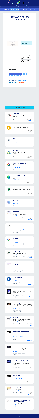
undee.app (30, 312)
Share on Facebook (13, 80)
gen (20, 271)
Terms (13, 416)
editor (17, 309)
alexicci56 (30, 296)
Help (9, 416)
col (20, 232)
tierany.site (16, 211)
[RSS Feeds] (19, 416)
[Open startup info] (8, 115)
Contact (32, 416)
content (23, 352)
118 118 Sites (16, 113)
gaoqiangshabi (29, 340)
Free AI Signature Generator (19, 18)
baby (14, 392)
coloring (18, 230)
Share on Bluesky (23, 80)
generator (17, 75)
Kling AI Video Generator (19, 175)
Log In (27, 3)
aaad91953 (30, 369)
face (14, 283)
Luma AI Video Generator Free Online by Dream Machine (22, 346)
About (6, 416)
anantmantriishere (30, 394)
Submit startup (32, 3)
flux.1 (14, 256)
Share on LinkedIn (14, 82)
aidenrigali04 (30, 246)
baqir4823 (30, 120)
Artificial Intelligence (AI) (15, 74)
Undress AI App (17, 303)
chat (14, 271)
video (22, 295)
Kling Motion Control (18, 150)
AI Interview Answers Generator (21, 331)
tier (16, 217)
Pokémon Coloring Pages (19, 225)
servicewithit (30, 132)
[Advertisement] (19, 31)
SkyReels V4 (16, 126)
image (19, 256)
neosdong (30, 257)
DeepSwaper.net (17, 289)
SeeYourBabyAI (17, 387)
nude (20, 309)
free (24, 74)
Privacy (26, 416)
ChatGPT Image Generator (19, 163)
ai (26, 74)
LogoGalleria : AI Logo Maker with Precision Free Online (21, 401)
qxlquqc (31, 145)
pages (22, 230)
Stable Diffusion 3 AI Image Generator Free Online (22, 361)
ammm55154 (30, 355)
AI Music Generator (18, 375)
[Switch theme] (24, 3)
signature (11, 75)
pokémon (14, 230)
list (18, 217)
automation (15, 324)
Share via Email (22, 82)
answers (20, 338)
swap (16, 283)
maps (14, 245)
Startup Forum (33, 9)
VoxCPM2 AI (16, 317)
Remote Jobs (24, 9)
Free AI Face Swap (17, 277)
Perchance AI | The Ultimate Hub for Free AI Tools (22, 263)
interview (16, 338)
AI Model (15, 138)
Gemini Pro (15, 200)
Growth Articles (5, 9)
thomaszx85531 (29, 325)
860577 (31, 231)
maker (21, 217)
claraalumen (30, 284)
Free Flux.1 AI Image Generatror (21, 251)
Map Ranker (16, 238)
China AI (15, 188)
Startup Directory (15, 9)
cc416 (31, 271)
